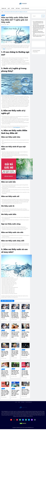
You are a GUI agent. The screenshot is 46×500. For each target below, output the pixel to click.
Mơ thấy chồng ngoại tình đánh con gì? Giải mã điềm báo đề (25, 334)
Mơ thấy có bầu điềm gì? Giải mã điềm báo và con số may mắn (15, 334)
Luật (9, 8)
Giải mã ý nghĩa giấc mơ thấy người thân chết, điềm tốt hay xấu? (15, 393)
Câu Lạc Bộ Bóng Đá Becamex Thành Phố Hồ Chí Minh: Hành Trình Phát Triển (38, 23)
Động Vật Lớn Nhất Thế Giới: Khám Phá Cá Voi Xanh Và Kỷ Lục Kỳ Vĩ (38, 32)
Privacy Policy (35, 51)
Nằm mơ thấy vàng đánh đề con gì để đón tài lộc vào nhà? (4, 354)
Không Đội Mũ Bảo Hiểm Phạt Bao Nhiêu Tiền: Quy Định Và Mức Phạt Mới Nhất (39, 29)
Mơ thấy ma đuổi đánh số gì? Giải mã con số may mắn (25, 353)
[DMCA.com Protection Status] (23, 423)
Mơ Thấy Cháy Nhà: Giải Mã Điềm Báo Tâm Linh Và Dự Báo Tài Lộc (5, 315)
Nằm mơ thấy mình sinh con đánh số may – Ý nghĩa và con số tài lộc (5, 373)
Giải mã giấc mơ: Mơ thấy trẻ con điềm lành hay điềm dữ (25, 373)
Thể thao (18, 8)
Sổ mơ (12, 8)
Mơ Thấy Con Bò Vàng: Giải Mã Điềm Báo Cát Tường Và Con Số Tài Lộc (15, 315)
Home (2, 11)
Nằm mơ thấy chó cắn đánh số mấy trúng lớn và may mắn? (14, 353)
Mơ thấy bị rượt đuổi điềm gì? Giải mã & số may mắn (5, 333)
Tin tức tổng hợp (25, 8)
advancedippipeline (16, 127)
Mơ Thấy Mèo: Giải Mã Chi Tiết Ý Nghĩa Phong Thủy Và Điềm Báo (25, 315)
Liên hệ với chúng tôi (36, 50)
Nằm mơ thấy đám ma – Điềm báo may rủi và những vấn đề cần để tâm (25, 392)
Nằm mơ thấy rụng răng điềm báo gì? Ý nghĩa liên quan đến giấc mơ (5, 393)
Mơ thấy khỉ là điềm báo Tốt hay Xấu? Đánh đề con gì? (15, 372)
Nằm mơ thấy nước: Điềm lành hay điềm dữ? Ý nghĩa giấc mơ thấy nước (15, 11)
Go (43, 16)
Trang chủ (3, 8)
